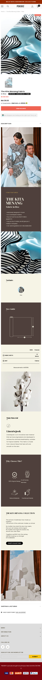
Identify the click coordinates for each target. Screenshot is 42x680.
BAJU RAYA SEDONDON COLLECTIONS (21, 2)
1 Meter (37, 361)
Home (2, 11)
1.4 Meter (37, 355)
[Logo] (21, 6)
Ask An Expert (21, 612)
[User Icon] (32, 6)
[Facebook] (2, 647)
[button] (5, 97)
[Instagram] (7, 647)
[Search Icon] (8, 6)
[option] (21, 44)
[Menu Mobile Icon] (2, 6)
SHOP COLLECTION (14, 543)
